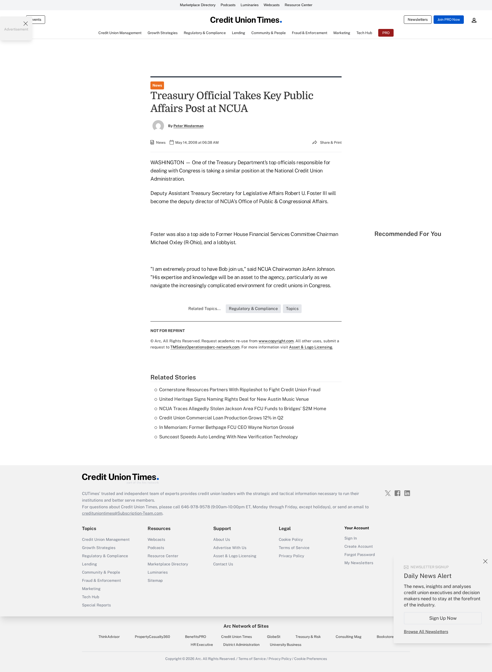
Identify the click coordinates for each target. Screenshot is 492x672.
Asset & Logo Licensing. (311, 347)
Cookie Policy (291, 539)
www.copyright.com (276, 341)
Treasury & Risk (308, 637)
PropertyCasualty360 (152, 637)
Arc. (198, 659)
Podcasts (228, 5)
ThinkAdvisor (109, 637)
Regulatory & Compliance (105, 556)
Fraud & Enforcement (101, 580)
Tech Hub (90, 597)
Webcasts (272, 5)
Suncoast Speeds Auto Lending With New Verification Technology (228, 436)
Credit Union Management (106, 539)
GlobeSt (273, 637)
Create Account (358, 546)
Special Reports (96, 605)
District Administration (241, 645)
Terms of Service (294, 547)
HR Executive (202, 645)
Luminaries (250, 5)
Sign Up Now (443, 618)
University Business (285, 645)
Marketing (91, 588)
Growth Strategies (99, 547)
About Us (221, 539)
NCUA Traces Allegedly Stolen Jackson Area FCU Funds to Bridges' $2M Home (242, 408)
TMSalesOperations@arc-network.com (205, 347)
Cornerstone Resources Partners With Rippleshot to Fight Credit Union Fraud (240, 389)
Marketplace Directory (198, 5)
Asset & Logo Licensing (234, 556)
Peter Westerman (188, 126)
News (157, 85)
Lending (89, 564)
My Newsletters (358, 563)
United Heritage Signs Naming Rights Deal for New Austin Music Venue (234, 399)
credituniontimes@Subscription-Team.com (122, 513)
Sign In (350, 538)
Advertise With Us (230, 547)
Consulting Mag (349, 637)
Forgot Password (359, 554)
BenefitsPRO (195, 637)
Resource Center (298, 5)
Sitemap (155, 580)
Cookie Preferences (310, 659)
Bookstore (385, 637)
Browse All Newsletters (426, 631)
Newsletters (418, 19)
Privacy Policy (291, 556)
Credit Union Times (236, 637)
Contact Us (223, 564)
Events (35, 19)
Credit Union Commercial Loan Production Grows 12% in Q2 (221, 417)
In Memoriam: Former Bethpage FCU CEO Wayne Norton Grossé (226, 427)
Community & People (101, 572)
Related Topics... (204, 308)
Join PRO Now (448, 19)
